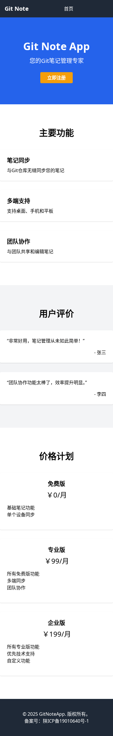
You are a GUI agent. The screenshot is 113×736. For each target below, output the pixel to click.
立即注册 (56, 77)
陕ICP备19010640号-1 (66, 721)
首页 (68, 9)
